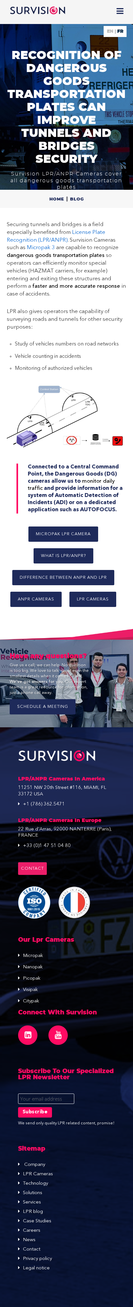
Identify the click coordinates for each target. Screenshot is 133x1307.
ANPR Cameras (36, 599)
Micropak (33, 955)
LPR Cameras (93, 599)
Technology (35, 1183)
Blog (77, 199)
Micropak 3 (41, 247)
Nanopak (33, 967)
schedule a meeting (42, 707)
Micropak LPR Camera (63, 534)
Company (34, 1164)
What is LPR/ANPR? (63, 556)
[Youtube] (58, 1035)
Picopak (31, 978)
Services (32, 1202)
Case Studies (37, 1221)
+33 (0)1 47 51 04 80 (47, 845)
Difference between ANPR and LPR (63, 577)
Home (56, 199)
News (29, 1240)
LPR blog (33, 1211)
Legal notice (36, 1268)
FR (120, 31)
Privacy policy (37, 1258)
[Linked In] (27, 1035)
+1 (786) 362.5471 (44, 804)
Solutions (32, 1193)
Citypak (31, 1001)
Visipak (30, 989)
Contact (32, 868)
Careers (31, 1230)
